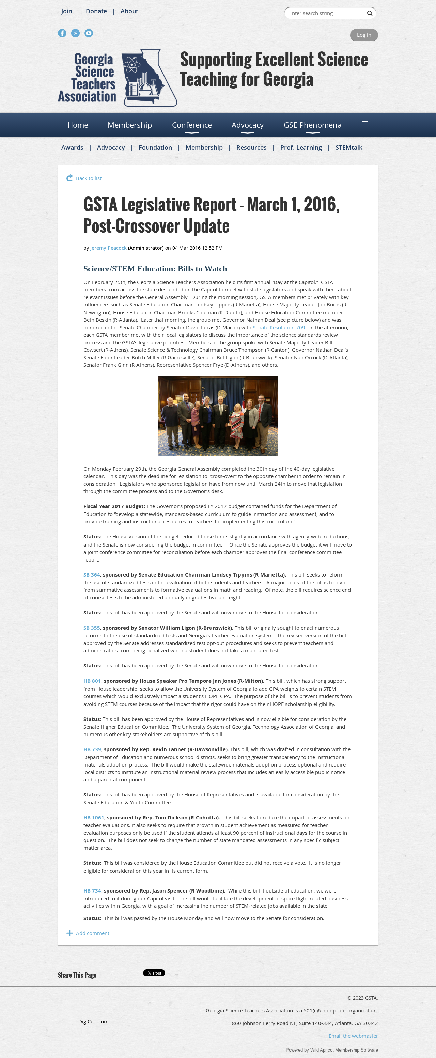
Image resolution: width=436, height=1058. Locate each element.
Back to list (89, 178)
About (129, 11)
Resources (251, 147)
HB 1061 (93, 817)
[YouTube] (88, 33)
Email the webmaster (353, 1035)
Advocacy (111, 147)
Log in (364, 34)
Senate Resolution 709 (279, 327)
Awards (72, 147)
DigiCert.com (93, 1021)
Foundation (155, 147)
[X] (75, 33)
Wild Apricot (322, 1050)
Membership (204, 147)
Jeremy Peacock (108, 247)
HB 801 (92, 680)
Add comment (92, 933)
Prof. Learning (301, 147)
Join (66, 11)
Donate (96, 11)
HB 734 (92, 890)
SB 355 (91, 627)
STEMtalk (349, 147)
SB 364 (91, 574)
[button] (93, 1006)
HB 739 (92, 749)
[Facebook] (62, 33)
